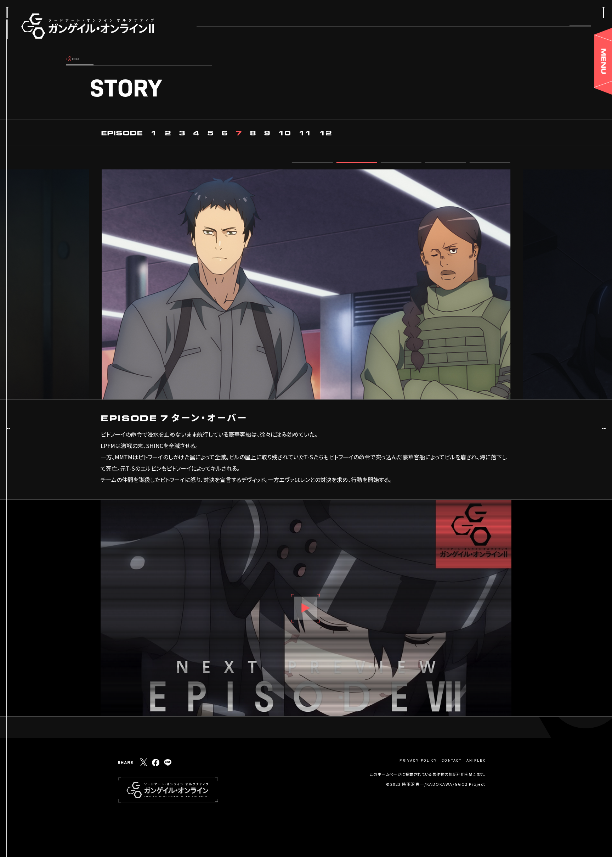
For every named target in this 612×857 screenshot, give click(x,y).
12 (325, 132)
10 (284, 132)
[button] (312, 162)
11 (305, 132)
